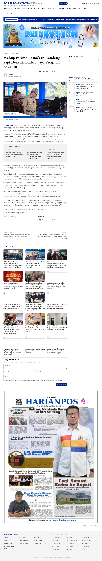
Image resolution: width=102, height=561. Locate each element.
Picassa (56, 550)
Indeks (5, 538)
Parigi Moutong (41, 209)
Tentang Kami (8, 544)
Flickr (70, 550)
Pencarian (63, 3)
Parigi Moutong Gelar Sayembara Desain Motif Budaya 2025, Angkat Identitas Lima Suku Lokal (13, 285)
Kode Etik (22, 538)
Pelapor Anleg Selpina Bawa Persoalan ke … (85, 95)
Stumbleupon (73, 540)
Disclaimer (38, 541)
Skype (71, 547)
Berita (71, 77)
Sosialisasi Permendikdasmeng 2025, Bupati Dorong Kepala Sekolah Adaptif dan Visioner (55, 154)
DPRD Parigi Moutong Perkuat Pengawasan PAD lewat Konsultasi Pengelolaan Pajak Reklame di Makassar (12, 264)
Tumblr (56, 540)
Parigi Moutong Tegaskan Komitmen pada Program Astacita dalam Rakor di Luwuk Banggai (11, 307)
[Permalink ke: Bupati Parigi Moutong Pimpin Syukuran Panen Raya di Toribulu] (35, 342)
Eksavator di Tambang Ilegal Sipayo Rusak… (81, 80)
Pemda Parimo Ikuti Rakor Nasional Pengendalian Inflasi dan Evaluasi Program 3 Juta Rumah (56, 285)
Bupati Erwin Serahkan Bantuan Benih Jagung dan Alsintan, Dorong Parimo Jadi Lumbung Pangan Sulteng (34, 154)
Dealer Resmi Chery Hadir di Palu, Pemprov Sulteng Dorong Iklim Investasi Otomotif (34, 264)
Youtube (86, 547)
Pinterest (86, 537)
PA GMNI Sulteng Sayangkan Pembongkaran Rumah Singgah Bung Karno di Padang (16, 234)
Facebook (57, 537)
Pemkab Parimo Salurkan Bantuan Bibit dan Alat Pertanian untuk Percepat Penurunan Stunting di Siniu (34, 285)
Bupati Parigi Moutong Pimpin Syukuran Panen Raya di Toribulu (35, 351)
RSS (85, 550)
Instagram (57, 543)
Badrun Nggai (9, 209)
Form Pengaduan (40, 544)
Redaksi (36, 538)
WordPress (87, 540)
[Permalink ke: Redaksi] (5, 75)
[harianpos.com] (19, 3)
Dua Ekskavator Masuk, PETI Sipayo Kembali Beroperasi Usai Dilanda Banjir (48, 19)
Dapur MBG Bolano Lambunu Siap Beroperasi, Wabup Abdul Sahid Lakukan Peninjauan (57, 328)
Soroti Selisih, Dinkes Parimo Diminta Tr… (86, 102)
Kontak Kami (23, 544)
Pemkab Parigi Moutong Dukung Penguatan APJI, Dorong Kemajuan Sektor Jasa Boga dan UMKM (35, 307)
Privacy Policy (24, 541)
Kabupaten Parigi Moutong (24, 209)
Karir (5, 541)
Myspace (56, 547)
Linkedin (71, 543)
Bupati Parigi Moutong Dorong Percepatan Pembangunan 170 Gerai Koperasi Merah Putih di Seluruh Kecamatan (11, 329)
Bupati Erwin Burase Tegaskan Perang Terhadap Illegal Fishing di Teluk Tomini (57, 306)
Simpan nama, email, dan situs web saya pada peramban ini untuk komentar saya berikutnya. (34, 380)
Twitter (71, 537)
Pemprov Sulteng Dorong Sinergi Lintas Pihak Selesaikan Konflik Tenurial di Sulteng (35, 328)
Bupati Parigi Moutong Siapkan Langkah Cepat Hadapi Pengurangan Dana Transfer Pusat (12, 351)
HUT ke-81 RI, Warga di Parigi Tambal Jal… (87, 110)
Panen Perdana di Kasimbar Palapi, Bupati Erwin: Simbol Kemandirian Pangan (56, 351)
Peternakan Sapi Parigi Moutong (15, 213)
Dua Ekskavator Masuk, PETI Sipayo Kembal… (86, 87)
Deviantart (87, 543)
